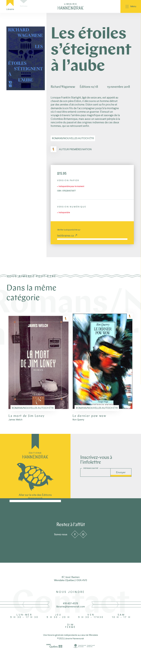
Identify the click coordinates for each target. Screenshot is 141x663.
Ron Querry (78, 419)
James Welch (15, 419)
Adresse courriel (90, 468)
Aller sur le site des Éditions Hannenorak (35, 496)
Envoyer (121, 472)
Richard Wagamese (63, 87)
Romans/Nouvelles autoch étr (73, 138)
